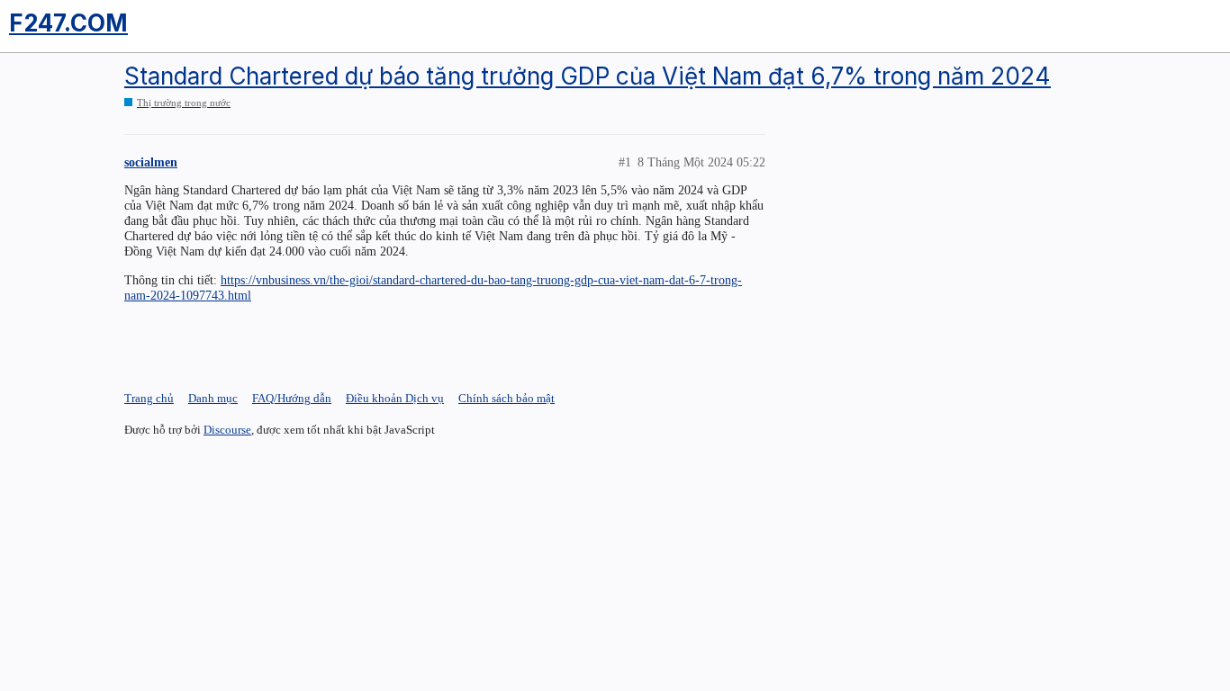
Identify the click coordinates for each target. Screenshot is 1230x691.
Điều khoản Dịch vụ (395, 398)
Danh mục (213, 398)
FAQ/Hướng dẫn (291, 398)
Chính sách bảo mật (506, 398)
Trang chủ (149, 398)
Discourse (227, 429)
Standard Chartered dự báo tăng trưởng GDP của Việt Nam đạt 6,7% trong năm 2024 (587, 76)
